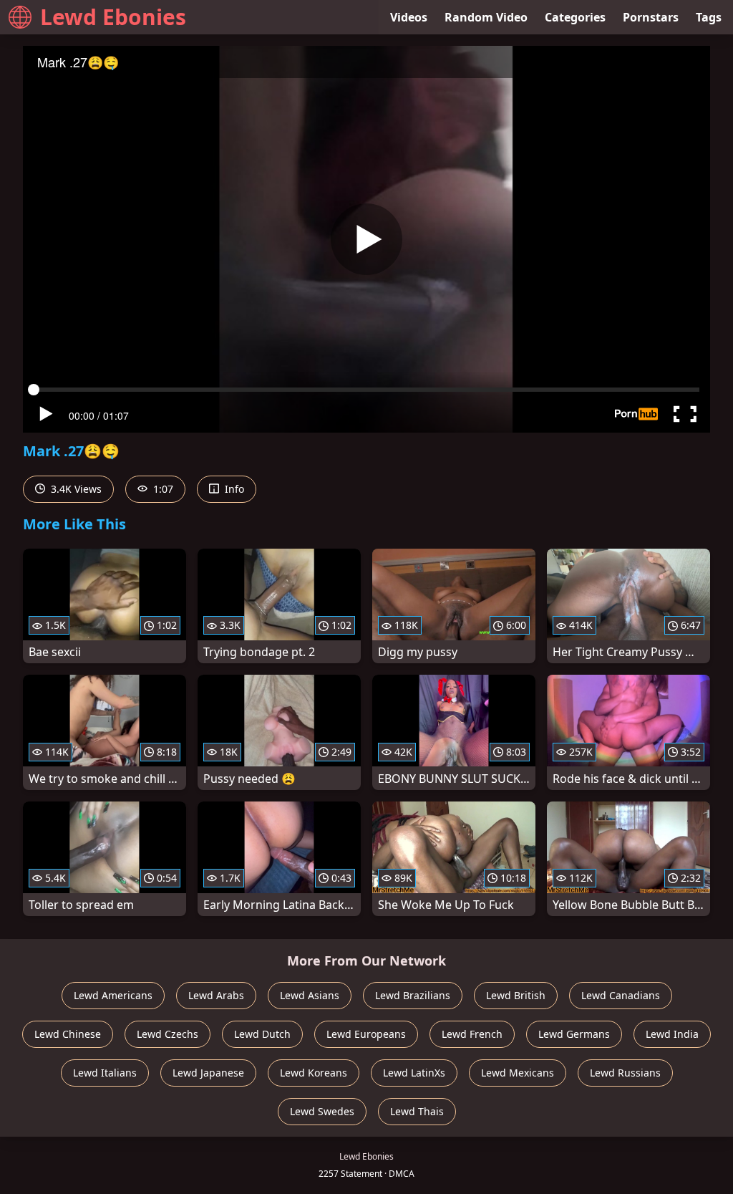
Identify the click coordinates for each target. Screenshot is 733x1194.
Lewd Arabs (216, 995)
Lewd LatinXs (414, 1072)
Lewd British (515, 995)
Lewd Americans (113, 995)
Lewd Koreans (313, 1072)
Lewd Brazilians (412, 995)
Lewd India (672, 1034)
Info (233, 489)
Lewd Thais (417, 1111)
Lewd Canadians (620, 995)
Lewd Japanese (208, 1072)
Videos (408, 17)
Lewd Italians (105, 1072)
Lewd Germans (574, 1034)
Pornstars (651, 17)
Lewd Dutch (262, 1034)
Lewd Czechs (167, 1034)
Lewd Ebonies (113, 17)
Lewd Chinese (67, 1034)
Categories (575, 17)
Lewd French (472, 1034)
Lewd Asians (309, 995)
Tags (709, 17)
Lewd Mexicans (517, 1072)
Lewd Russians (625, 1072)
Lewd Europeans (366, 1034)
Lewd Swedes (322, 1111)
